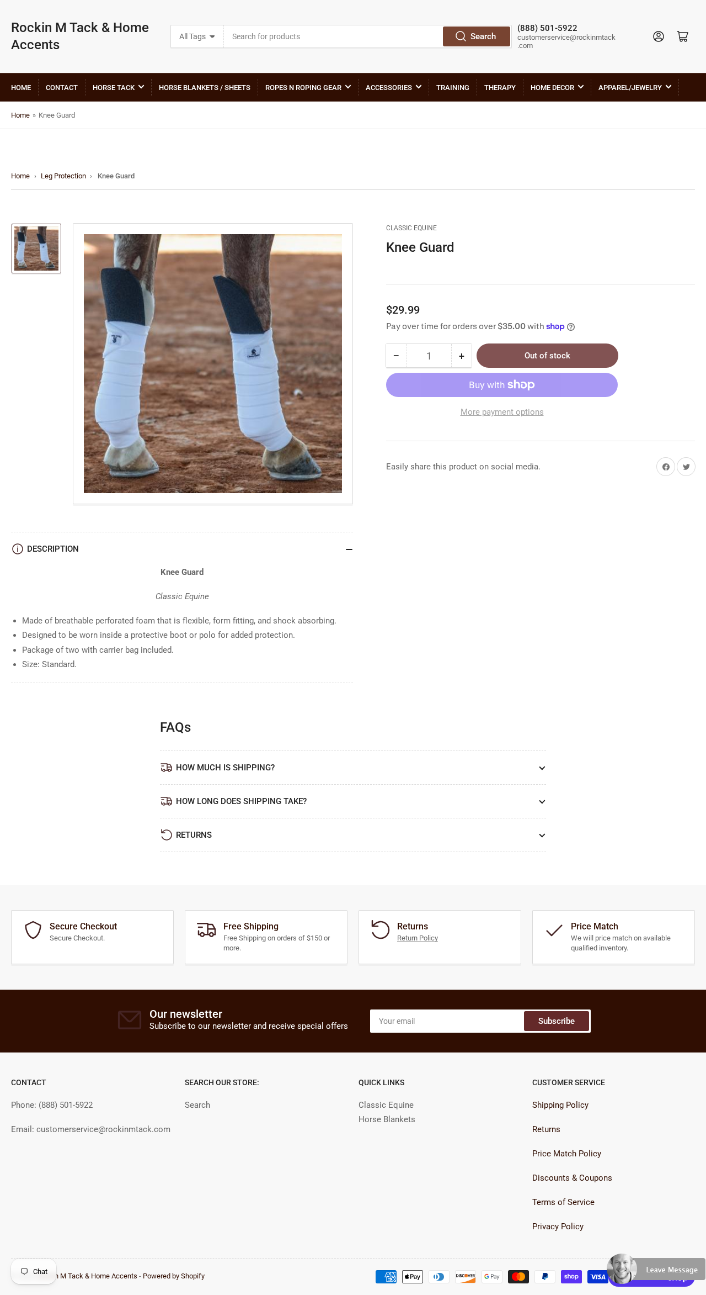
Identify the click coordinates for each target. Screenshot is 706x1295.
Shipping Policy (560, 1105)
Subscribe (556, 1021)
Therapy (500, 87)
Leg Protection (63, 176)
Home (21, 87)
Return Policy (417, 938)
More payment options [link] (502, 412)
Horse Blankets (387, 1119)
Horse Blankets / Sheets (204, 87)
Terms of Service (563, 1202)
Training (452, 87)
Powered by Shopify (174, 1276)
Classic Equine (411, 228)
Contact (62, 87)
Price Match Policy (566, 1154)
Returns (546, 1129)
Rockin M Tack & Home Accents (80, 36)
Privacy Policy (558, 1226)
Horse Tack (114, 87)
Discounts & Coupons (572, 1178)
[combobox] (367, 36)
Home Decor (552, 87)
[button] (656, 1273)
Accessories (389, 87)
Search (483, 36)
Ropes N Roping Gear (303, 87)
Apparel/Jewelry (630, 87)
